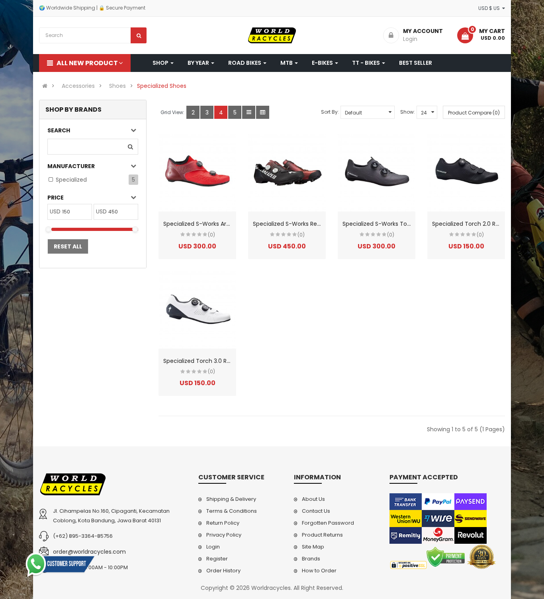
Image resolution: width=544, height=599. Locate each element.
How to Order (319, 570)
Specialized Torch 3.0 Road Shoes (209, 361)
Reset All (68, 246)
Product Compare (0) (474, 112)
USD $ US (490, 8)
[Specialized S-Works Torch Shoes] (376, 172)
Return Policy (222, 523)
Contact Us (316, 511)
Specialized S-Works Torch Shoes (388, 224)
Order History (223, 570)
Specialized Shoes (161, 86)
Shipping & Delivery (231, 499)
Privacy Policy (223, 535)
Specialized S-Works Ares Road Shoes (214, 224)
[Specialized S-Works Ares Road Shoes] (197, 172)
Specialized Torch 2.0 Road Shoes (478, 224)
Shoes (117, 86)
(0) (211, 234)
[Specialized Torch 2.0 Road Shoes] (466, 172)
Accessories (78, 86)
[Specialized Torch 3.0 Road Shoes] (197, 310)
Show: (407, 112)
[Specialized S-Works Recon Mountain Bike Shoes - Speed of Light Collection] (287, 172)
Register (217, 558)
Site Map (313, 547)
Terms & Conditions (231, 511)
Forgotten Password (328, 523)
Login (213, 547)
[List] (248, 112)
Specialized (71, 180)
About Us (313, 499)
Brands (311, 558)
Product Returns (322, 535)
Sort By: (330, 112)
